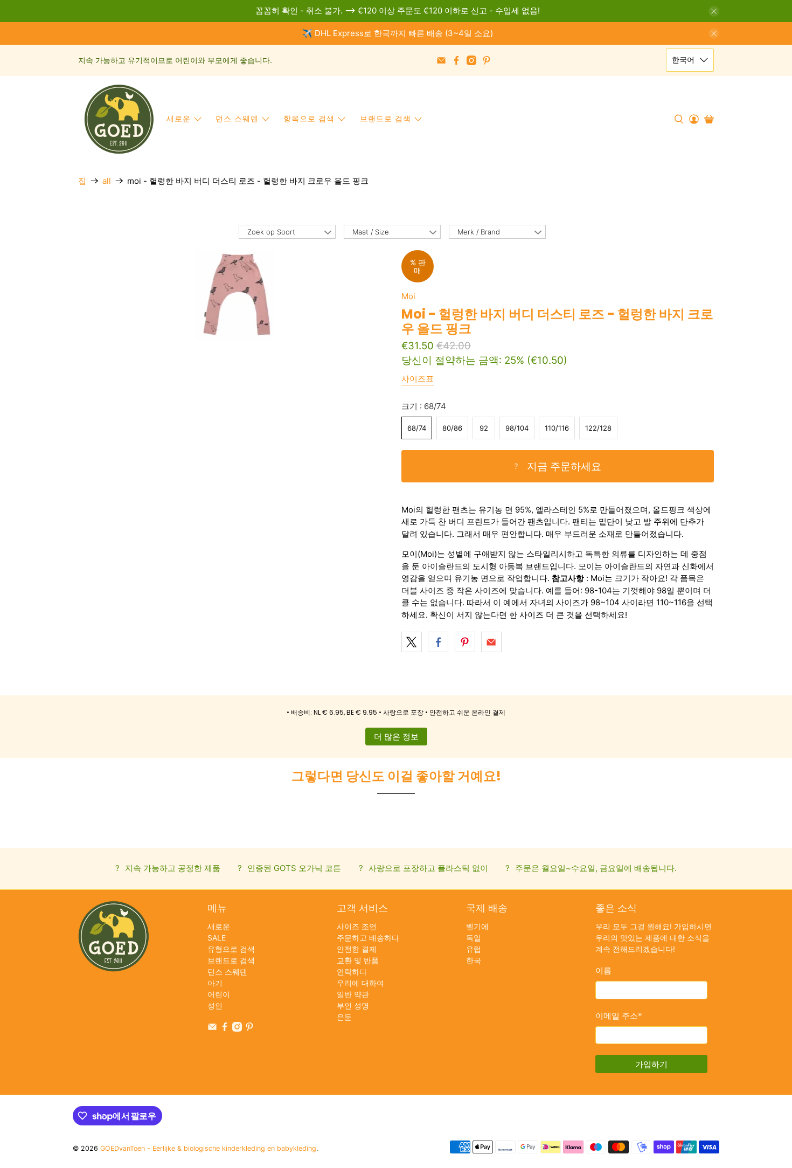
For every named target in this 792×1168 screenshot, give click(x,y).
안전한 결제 (357, 948)
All (106, 181)
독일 (473, 937)
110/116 (557, 428)
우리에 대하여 (360, 982)
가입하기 (651, 1064)
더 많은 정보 (396, 736)
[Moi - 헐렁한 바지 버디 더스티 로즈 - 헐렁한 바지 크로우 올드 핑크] (234, 295)
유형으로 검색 (231, 948)
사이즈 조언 (357, 926)
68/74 (416, 428)
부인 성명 (353, 1005)
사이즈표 (417, 379)
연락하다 (352, 971)
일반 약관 (353, 994)
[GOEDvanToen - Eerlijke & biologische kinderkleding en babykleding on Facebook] (456, 60)
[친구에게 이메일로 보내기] (491, 642)
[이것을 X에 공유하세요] (411, 642)
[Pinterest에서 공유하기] (465, 642)
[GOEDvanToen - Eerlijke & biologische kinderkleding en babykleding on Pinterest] (486, 60)
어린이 (218, 994)
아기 (215, 982)
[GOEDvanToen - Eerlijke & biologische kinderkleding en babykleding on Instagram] (471, 60)
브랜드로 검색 (231, 960)
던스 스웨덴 (237, 118)
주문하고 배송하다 (368, 937)
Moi (408, 296)
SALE (216, 937)
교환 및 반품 (358, 960)
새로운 (178, 118)
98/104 (517, 428)
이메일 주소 (618, 1016)
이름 (603, 970)
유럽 (473, 948)
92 (484, 428)
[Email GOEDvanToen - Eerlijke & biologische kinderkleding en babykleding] (441, 60)
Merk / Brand (478, 231)
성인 (215, 1005)
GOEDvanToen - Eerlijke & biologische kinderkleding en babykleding (208, 1148)
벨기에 (477, 926)
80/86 (452, 428)
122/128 (598, 428)
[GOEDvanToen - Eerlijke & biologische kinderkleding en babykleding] (119, 119)
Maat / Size (370, 231)
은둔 (344, 1016)
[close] (713, 11)
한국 (473, 960)
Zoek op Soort (271, 231)
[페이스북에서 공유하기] (438, 642)
